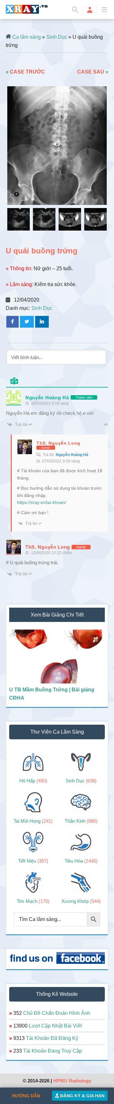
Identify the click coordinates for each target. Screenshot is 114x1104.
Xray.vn (27, 9)
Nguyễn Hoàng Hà (72, 455)
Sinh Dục (56, 37)
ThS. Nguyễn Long (58, 443)
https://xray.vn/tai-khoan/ (41, 502)
